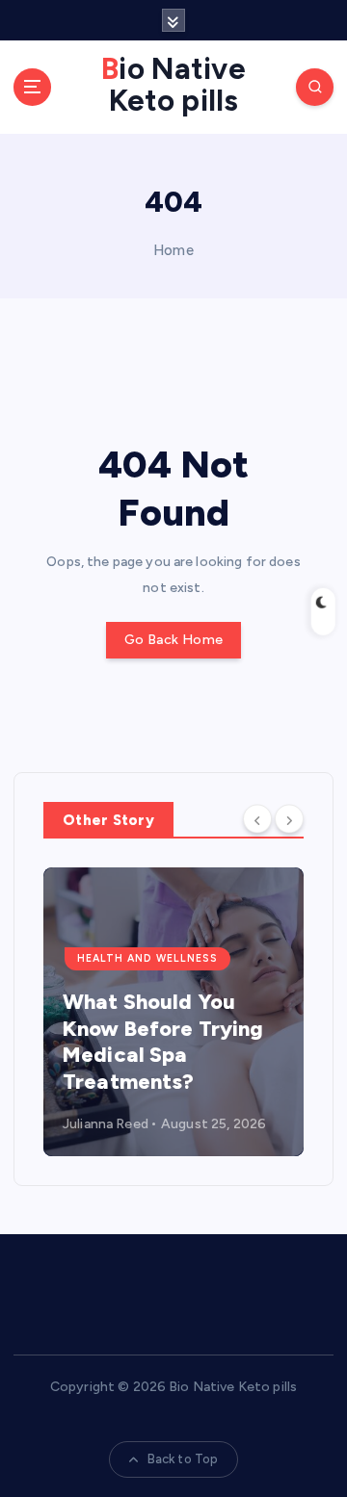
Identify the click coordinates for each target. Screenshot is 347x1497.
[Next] (289, 819)
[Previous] (257, 819)
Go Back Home (173, 640)
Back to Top (183, 1459)
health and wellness (147, 958)
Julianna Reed (105, 1124)
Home (173, 250)
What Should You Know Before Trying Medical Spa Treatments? (163, 1042)
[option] (173, 1011)
